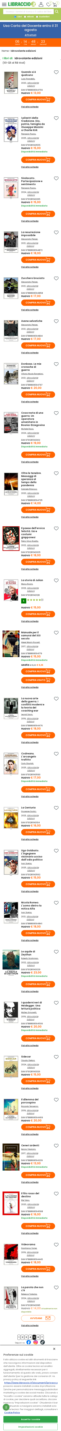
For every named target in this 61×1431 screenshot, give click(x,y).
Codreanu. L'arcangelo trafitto (28, 756)
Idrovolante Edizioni (33, 84)
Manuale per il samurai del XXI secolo (30, 635)
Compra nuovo (36, 99)
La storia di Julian (32, 580)
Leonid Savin (27, 714)
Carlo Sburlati (27, 763)
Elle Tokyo (25, 1200)
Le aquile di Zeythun (28, 953)
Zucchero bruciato (33, 278)
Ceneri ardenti (30, 1145)
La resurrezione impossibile (30, 233)
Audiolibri (44, 16)
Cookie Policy (12, 1412)
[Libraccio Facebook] (28, 1344)
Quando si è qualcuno (28, 73)
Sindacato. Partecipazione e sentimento (32, 181)
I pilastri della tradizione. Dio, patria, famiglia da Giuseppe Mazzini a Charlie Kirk (33, 124)
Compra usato (35, 680)
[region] (30, 1388)
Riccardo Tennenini (29, 1106)
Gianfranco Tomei (29, 1248)
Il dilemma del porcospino (29, 1101)
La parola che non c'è (32, 1289)
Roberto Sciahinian (29, 958)
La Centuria (28, 807)
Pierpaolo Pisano (28, 134)
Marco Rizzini (27, 584)
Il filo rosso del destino (30, 1195)
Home (5, 51)
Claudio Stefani (28, 1060)
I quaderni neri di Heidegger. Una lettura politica (31, 1005)
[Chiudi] (54, 1349)
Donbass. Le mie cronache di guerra (31, 367)
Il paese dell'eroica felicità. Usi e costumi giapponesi (33, 532)
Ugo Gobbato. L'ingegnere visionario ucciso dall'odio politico (32, 855)
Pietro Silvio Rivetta (29, 541)
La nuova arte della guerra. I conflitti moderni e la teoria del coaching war (32, 704)
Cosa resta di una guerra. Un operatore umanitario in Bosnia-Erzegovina (33, 419)
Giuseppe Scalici (28, 811)
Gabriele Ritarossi (29, 489)
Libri (19, 16)
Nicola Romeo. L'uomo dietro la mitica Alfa (31, 905)
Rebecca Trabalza (29, 1294)
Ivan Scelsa (26, 863)
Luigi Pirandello (28, 79)
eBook (30, 16)
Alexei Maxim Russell (30, 642)
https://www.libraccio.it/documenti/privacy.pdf (32, 1382)
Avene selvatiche (31, 321)
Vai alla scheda (29, 106)
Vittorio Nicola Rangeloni (32, 374)
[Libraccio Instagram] (35, 1344)
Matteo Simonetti (28, 1012)
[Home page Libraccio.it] (22, 5)
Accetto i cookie (30, 1419)
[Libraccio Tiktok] (42, 1344)
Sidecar (26, 1056)
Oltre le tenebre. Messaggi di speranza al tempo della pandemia (31, 479)
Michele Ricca (27, 429)
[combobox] (28, 11)
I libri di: (8, 58)
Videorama (28, 1244)
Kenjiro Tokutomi (28, 1149)
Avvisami (36, 1318)
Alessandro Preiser (29, 239)
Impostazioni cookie (30, 1426)
